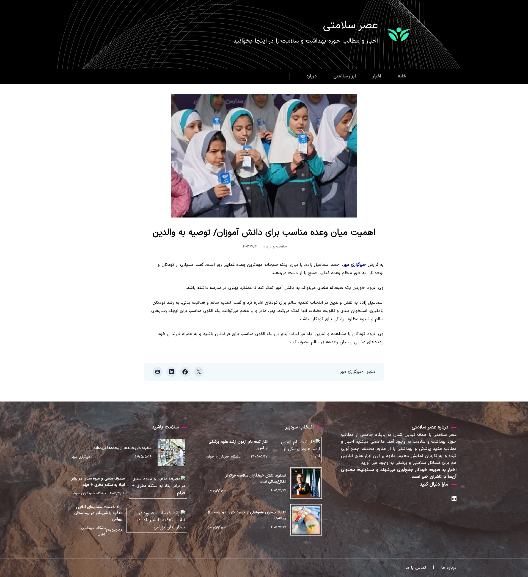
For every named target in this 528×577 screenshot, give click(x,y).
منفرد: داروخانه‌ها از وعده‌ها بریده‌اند (123, 448)
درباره (311, 76)
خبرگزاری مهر (354, 264)
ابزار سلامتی (344, 76)
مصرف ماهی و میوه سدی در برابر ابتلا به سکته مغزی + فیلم (98, 481)
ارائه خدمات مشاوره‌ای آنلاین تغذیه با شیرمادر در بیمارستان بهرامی (98, 513)
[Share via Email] (158, 372)
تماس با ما (415, 567)
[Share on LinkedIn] (171, 372)
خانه (402, 76)
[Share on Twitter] (199, 372)
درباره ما (449, 567)
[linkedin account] (454, 499)
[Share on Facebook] (185, 372)
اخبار (376, 76)
